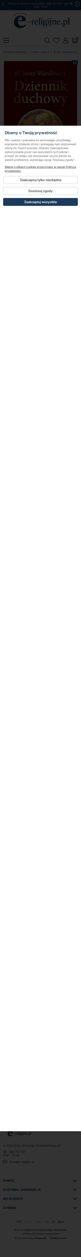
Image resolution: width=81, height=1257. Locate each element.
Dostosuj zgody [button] (40, 191)
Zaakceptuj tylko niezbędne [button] (40, 180)
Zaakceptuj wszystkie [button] (40, 202)
